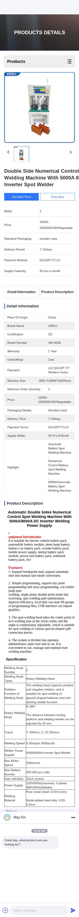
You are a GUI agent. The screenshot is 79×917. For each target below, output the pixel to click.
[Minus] (73, 817)
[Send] (73, 910)
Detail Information (21, 292)
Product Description (57, 292)
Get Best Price (21, 196)
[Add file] (5, 910)
